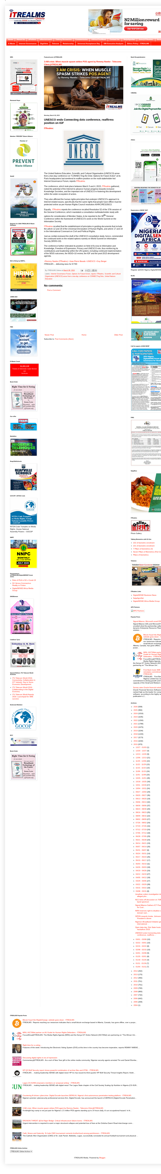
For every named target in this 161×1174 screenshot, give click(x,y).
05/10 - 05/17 (141, 860)
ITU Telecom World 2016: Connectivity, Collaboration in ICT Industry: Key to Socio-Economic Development (23, 681)
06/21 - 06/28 (141, 840)
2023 (136, 717)
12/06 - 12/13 (141, 758)
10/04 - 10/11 (141, 788)
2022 (136, 720)
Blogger (102, 1158)
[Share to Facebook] (93, 270)
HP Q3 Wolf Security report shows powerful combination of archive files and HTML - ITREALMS (60, 1070)
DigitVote (44, 44)
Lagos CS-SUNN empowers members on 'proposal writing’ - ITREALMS (51, 1083)
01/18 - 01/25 (141, 960)
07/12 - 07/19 (141, 830)
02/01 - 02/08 (141, 953)
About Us (21, 39)
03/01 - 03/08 (141, 939)
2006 (136, 998)
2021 (136, 724)
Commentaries (81, 39)
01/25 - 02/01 (141, 956)
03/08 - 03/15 (141, 891)
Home (10, 39)
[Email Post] (82, 270)
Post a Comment (54, 290)
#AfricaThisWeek (98, 39)
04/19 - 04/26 (141, 871)
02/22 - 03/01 (141, 943)
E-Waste (11, 44)
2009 (136, 988)
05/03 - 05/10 (141, 864)
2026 (136, 707)
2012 (136, 978)
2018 (136, 734)
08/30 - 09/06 (141, 806)
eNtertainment (46, 39)
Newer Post (49, 335)
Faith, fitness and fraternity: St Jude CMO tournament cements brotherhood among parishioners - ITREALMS (66, 1133)
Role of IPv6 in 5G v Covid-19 (24, 580)
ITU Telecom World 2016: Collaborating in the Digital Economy (22, 689)
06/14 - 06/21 (141, 843)
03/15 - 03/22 (141, 888)
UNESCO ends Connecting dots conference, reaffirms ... (147, 934)
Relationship (68, 44)
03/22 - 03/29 (141, 884)
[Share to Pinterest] (96, 270)
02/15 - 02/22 (141, 946)
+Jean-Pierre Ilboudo (77, 261)
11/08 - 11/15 (141, 771)
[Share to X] (91, 270)
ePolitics (32, 39)
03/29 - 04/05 (141, 881)
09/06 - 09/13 (141, 802)
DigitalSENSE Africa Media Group (146, 601)
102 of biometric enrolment (143, 543)
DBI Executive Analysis (113, 44)
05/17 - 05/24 (141, 857)
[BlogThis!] (88, 270)
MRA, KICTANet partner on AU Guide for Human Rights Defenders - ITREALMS (54, 1032)
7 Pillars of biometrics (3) (143, 549)
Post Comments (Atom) (64, 339)
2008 (136, 992)
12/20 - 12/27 (141, 751)
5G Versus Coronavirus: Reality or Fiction (21, 584)
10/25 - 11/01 (141, 778)
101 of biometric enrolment (143, 546)
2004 (136, 1005)
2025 (136, 710)
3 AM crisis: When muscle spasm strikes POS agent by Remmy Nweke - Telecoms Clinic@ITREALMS (63, 1108)
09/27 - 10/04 (141, 792)
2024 (136, 713)
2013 (136, 974)
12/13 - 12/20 (141, 754)
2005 (136, 1002)
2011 (136, 981)
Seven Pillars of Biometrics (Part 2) (147, 552)
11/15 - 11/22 (141, 768)
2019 (136, 731)
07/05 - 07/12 (141, 833)
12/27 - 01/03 (141, 747)
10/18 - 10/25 (141, 782)
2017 (136, 737)
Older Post (118, 335)
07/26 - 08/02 (141, 823)
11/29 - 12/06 (141, 761)
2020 (136, 727)
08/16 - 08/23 (141, 812)
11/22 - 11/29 (141, 764)
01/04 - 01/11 (141, 967)
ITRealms (48, 128)
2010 (136, 985)
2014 (136, 971)
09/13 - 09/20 (141, 799)
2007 (136, 995)
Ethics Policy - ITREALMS (138, 44)
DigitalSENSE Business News (144, 595)
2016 (136, 741)
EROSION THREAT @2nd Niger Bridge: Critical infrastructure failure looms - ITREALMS (57, 1121)
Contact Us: (115, 39)
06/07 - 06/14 (141, 847)
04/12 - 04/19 (141, 874)
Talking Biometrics (64, 39)
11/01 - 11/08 (141, 775)
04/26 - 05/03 (141, 867)
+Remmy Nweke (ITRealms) (56, 261)
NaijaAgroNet (129, 39)
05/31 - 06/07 (141, 850)
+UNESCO (90, 261)
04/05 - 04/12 (141, 877)
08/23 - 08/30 (141, 809)
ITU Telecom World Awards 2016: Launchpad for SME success (23, 696)
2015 (136, 744)
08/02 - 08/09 (141, 819)
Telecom (55, 44)
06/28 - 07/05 (141, 836)
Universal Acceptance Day (88, 44)
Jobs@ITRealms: (146, 39)
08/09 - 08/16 (141, 816)
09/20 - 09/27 (141, 795)
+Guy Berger (101, 261)
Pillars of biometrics (141, 555)
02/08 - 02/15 (141, 950)
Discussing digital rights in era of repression (40, 1058)
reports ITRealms (97, 274)
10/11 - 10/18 (141, 785)
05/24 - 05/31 (141, 853)
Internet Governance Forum (61, 274)
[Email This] (86, 270)
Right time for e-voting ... (32, 1045)
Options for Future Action (81, 274)
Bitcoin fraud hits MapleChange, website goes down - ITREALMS (48, 1020)
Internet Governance (27, 44)
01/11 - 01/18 (141, 963)
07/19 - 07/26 (141, 826)
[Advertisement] (83, 312)
